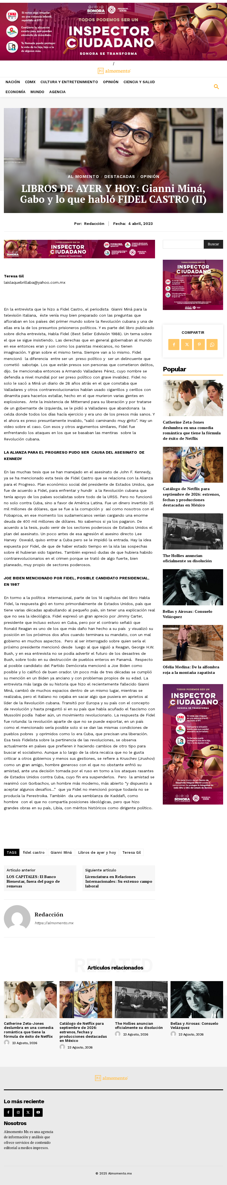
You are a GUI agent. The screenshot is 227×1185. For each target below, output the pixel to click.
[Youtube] (38, 1112)
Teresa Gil (131, 852)
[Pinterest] (199, 344)
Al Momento (83, 177)
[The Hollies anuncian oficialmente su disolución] (193, 531)
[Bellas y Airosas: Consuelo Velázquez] (193, 587)
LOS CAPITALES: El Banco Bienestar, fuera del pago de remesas (33, 881)
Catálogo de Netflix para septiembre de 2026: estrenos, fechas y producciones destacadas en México (191, 497)
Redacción (94, 223)
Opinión (149, 177)
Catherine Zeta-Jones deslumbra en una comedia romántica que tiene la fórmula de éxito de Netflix (192, 430)
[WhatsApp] (212, 344)
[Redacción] (17, 918)
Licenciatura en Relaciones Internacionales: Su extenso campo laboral (118, 881)
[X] (186, 344)
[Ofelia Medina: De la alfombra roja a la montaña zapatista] (193, 643)
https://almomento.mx (54, 923)
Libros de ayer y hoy (97, 852)
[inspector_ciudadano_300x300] (193, 308)
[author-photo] (7, 1043)
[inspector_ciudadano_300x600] (193, 803)
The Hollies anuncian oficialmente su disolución (187, 558)
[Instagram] (18, 1112)
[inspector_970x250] (113, 32)
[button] (198, 87)
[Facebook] (173, 344)
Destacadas (119, 177)
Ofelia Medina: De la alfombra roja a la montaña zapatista (191, 669)
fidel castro (34, 852)
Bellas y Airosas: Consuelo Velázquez (187, 614)
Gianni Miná (61, 852)
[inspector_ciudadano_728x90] (79, 256)
